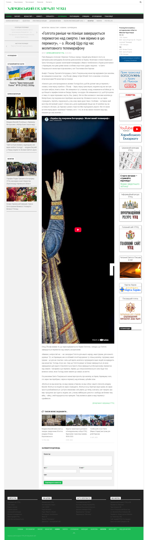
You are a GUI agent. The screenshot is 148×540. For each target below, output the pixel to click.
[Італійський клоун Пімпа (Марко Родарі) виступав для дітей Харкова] (102, 420)
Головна (8, 2)
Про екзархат (30, 2)
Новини (8, 16)
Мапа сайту (113, 529)
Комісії (39, 16)
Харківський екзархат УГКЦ (55, 53)
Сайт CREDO (45, 507)
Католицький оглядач (48, 505)
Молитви (91, 21)
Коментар (47, 454)
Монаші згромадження (15, 514)
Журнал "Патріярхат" (48, 519)
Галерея (99, 21)
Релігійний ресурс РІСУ (83, 502)
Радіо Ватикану (46, 509)
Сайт (45, 475)
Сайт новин (11, 505)
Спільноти (50, 16)
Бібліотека (26, 21)
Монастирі (28, 16)
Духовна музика (55, 21)
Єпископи (40, 2)
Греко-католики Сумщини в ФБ (119, 521)
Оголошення (97, 16)
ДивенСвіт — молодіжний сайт (51, 521)
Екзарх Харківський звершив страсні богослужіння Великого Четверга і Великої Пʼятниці (20, 206)
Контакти (49, 2)
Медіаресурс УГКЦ (48, 502)
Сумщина (85, 16)
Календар (84, 529)
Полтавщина (74, 16)
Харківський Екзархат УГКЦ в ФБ (120, 502)
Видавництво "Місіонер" (83, 514)
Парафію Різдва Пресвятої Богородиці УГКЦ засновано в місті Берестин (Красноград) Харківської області (20, 181)
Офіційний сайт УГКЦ (14, 502)
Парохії (17, 16)
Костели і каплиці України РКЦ (85, 505)
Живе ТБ (44, 517)
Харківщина (62, 16)
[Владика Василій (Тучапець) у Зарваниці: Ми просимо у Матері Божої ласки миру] (22, 108)
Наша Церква (18, 2)
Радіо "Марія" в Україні (49, 512)
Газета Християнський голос (73, 21)
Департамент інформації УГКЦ (103, 403)
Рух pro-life (109, 21)
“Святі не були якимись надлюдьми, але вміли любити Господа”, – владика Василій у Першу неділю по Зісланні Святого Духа (22, 147)
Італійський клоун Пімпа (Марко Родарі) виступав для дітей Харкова (100, 431)
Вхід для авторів (125, 529)
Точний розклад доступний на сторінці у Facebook (130, 59)
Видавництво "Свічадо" (83, 512)
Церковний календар (14, 512)
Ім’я (45, 468)
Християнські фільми (40, 21)
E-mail (81, 468)
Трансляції (109, 16)
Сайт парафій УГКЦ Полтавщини (120, 519)
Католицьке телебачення (50, 514)
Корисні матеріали (12, 21)
